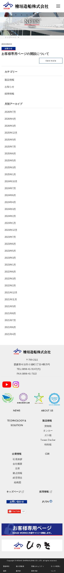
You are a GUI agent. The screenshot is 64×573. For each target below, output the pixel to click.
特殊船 (48, 444)
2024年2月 (10, 216)
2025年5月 (10, 160)
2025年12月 (11, 132)
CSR (47, 454)
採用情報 (9, 93)
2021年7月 (10, 320)
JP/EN (45, 502)
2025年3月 (10, 167)
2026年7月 (10, 112)
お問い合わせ (17, 502)
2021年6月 (10, 327)
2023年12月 (11, 230)
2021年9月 (10, 306)
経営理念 (17, 478)
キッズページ (14, 492)
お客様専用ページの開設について (25, 53)
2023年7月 (10, 237)
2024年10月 (11, 181)
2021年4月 (10, 334)
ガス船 (48, 435)
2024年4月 (10, 202)
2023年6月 (10, 244)
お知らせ (8, 48)
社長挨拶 (17, 459)
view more (51, 61)
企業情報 (17, 454)
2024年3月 (10, 209)
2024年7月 (10, 188)
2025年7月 (10, 146)
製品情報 (9, 79)
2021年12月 (11, 292)
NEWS (16, 411)
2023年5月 (10, 250)
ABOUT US (47, 411)
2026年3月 (10, 125)
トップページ (10, 37)
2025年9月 (10, 139)
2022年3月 (10, 278)
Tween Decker (48, 440)
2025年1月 (10, 174)
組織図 (17, 482)
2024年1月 (10, 223)
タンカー (48, 431)
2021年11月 (11, 299)
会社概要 (17, 464)
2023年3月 (10, 257)
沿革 (17, 468)
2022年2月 (10, 285)
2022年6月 (10, 271)
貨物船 (48, 426)
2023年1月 (10, 264)
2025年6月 (10, 153)
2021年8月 (10, 313)
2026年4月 (10, 118)
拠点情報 (17, 473)
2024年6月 (10, 195)
